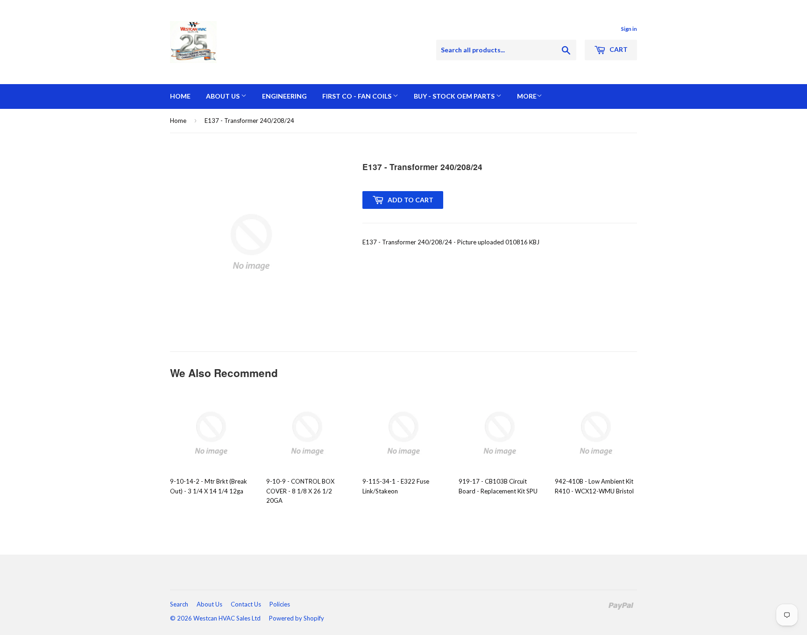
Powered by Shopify (296, 618)
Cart (618, 49)
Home (180, 96)
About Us (223, 96)
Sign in (629, 29)
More (527, 96)
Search (179, 604)
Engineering (284, 96)
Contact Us (246, 604)
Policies (279, 604)
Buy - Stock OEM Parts (455, 96)
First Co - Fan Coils (357, 96)
